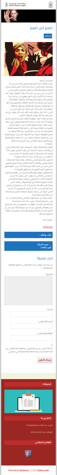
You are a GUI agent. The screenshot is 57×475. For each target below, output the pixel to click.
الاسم (49, 309)
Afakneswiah (43, 470)
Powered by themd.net (18, 470)
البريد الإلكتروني (45, 321)
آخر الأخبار (48, 36)
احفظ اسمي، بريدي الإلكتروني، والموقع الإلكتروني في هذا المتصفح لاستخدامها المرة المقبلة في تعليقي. (29, 350)
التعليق (49, 274)
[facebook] (28, 454)
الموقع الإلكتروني (45, 333)
